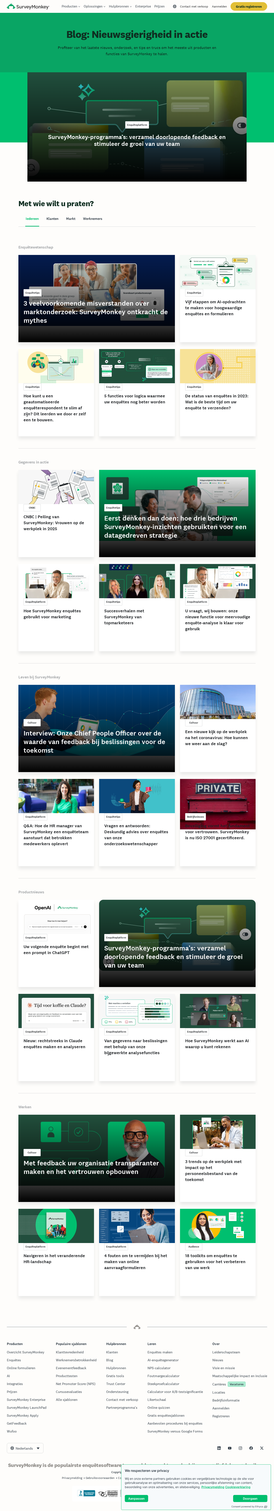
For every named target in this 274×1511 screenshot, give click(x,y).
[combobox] (25, 1448)
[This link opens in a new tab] (219, 1448)
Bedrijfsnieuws (195, 816)
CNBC (32, 507)
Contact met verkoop (194, 6)
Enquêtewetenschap (35, 247)
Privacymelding (212, 1487)
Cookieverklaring (237, 1487)
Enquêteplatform (137, 125)
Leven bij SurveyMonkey (39, 677)
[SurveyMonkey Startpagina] (28, 7)
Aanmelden (219, 6)
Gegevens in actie (33, 462)
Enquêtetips (32, 293)
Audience (193, 1246)
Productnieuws (31, 892)
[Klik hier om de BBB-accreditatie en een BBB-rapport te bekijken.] (86, 1496)
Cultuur (32, 722)
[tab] (32, 219)
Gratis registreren (249, 6)
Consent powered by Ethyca (247, 1506)
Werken (24, 1107)
